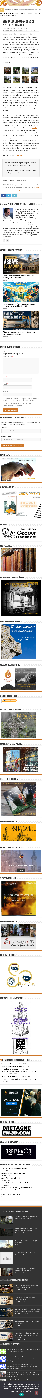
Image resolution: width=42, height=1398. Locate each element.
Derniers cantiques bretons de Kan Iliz (17, 1060)
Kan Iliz (34, 128)
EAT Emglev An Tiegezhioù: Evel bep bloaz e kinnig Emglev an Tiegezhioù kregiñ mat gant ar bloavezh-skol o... (23, 1374)
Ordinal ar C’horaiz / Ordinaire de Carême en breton (18, 1079)
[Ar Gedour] (21, 3)
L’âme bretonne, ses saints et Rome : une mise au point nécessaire (19, 333)
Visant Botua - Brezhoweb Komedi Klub (14, 1168)
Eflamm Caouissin (10, 28)
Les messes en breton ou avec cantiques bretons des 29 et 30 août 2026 (19, 305)
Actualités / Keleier (14, 13)
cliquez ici (19, 155)
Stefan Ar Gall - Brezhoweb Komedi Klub (14, 1183)
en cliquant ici (25, 173)
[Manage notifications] (36, 1393)
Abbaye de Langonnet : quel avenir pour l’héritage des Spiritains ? (18, 277)
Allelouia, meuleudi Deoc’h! (10, 1076)
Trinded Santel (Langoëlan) (10, 1069)
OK (22, 1394)
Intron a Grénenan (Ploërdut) (11, 1066)
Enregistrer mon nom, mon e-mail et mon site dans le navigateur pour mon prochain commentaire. (21, 399)
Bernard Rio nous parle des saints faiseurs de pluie (20, 9)
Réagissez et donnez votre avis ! (14, 30)
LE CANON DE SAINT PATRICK (25, 1253)
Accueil (4, 13)
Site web (5, 391)
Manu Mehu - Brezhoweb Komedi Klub (14, 1173)
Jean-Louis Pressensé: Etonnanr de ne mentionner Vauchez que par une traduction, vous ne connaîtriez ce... (22, 1367)
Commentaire (8, 356)
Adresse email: (6, 436)
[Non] (39, 1389)
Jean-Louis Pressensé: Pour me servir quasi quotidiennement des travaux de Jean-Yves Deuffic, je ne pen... (21, 1359)
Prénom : (4, 427)
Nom (5, 377)
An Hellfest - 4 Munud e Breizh (11, 1178)
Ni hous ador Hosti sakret (9, 1064)
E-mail (5, 384)
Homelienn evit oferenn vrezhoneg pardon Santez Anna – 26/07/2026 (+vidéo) (26, 1335)
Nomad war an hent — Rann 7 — (12, 1195)
